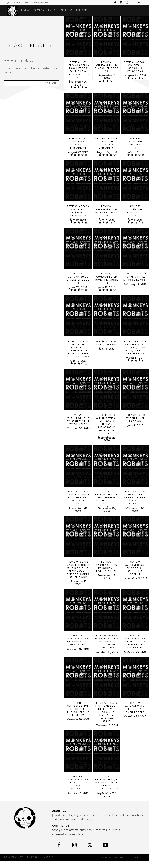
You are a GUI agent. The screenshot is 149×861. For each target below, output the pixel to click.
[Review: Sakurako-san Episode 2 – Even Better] (135, 677)
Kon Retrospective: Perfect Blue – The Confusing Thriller (78, 709)
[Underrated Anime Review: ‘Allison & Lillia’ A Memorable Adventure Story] (106, 389)
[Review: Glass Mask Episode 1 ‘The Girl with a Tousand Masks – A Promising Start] (106, 677)
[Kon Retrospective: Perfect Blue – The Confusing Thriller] (78, 677)
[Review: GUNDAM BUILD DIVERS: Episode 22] (106, 36)
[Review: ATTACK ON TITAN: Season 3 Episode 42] (78, 113)
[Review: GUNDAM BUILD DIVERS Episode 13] (78, 248)
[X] (133, 2)
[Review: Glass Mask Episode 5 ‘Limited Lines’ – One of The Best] (78, 466)
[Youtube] (139, 2)
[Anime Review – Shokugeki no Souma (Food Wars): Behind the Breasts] (135, 316)
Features (52, 10)
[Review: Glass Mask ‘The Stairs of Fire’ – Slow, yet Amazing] (135, 466)
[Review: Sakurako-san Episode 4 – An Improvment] (78, 610)
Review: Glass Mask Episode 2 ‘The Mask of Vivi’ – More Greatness (106, 642)
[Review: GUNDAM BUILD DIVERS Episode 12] (106, 248)
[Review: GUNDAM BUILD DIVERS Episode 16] (106, 180)
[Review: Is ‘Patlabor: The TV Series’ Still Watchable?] (78, 389)
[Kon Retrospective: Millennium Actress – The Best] (106, 466)
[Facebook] (115, 2)
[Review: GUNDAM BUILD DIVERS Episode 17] (135, 113)
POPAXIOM (81, 10)
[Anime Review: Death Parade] (106, 316)
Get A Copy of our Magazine (35, 3)
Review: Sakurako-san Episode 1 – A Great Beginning (78, 783)
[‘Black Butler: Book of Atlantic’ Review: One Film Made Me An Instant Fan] (78, 316)
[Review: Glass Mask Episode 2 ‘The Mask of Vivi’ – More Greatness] (106, 610)
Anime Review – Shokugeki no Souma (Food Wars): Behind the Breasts (135, 347)
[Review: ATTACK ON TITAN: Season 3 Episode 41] (106, 113)
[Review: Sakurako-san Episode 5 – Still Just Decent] (135, 536)
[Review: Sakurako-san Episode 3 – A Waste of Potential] (135, 610)
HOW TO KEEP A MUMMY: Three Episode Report (135, 277)
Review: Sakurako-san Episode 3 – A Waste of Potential (135, 642)
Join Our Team (13, 3)
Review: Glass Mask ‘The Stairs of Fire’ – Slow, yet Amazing (135, 498)
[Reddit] (127, 2)
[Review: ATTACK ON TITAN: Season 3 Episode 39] (78, 180)
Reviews (25, 10)
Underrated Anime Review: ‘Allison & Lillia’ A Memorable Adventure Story (106, 424)
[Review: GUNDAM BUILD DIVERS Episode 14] (135, 180)
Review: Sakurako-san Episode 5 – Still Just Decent (135, 568)
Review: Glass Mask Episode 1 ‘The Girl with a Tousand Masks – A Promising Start (106, 712)
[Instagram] (121, 2)
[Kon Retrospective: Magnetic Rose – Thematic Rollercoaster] (106, 751)
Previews (39, 10)
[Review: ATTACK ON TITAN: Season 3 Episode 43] (135, 36)
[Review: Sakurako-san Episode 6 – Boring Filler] (106, 536)
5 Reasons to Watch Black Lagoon (135, 418)
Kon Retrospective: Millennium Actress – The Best (106, 498)
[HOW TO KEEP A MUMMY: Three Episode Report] (135, 248)
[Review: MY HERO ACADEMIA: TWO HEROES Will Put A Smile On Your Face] (78, 36)
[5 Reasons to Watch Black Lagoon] (135, 389)
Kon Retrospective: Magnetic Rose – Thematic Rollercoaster (106, 783)
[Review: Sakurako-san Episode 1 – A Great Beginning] (78, 751)
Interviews (67, 10)
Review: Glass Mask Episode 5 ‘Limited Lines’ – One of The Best (78, 498)
